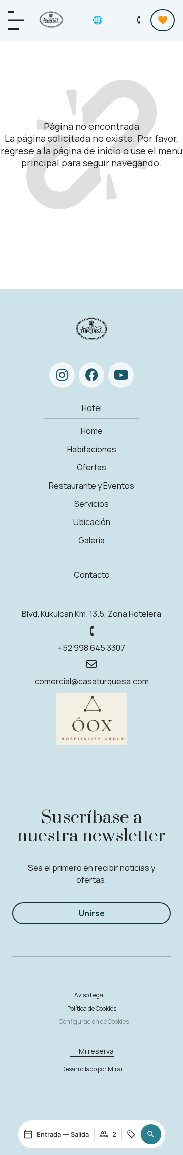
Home (92, 430)
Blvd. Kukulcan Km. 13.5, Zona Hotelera (91, 613)
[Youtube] (121, 375)
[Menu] (16, 20)
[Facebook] (91, 375)
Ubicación (91, 522)
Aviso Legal (89, 995)
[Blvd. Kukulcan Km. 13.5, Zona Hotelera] (91, 596)
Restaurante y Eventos (91, 485)
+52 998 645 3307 (91, 647)
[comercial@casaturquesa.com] (91, 664)
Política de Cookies (91, 1008)
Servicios (91, 503)
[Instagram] (62, 375)
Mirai (115, 1069)
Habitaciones (91, 449)
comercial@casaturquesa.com (92, 681)
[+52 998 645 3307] (91, 631)
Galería (91, 540)
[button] (151, 1134)
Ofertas (91, 467)
